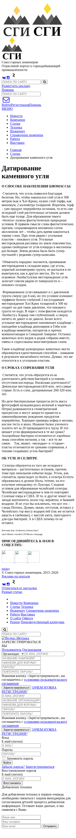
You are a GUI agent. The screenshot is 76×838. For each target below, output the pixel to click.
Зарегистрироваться (16, 687)
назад (6, 568)
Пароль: (7, 750)
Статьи (15, 123)
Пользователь (11, 649)
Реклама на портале (16, 576)
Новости (16, 116)
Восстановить (12, 783)
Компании (17, 120)
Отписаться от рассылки (19, 588)
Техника (16, 127)
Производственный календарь (42, 622)
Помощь (8, 90)
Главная (16, 150)
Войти (7, 762)
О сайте (15, 618)
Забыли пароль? (13, 767)
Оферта (27, 618)
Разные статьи (12, 592)
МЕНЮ (7, 108)
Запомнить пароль (19, 758)
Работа (15, 139)
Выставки (17, 142)
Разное (15, 622)
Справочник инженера (26, 135)
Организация (31, 649)
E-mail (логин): (12, 741)
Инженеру (17, 131)
